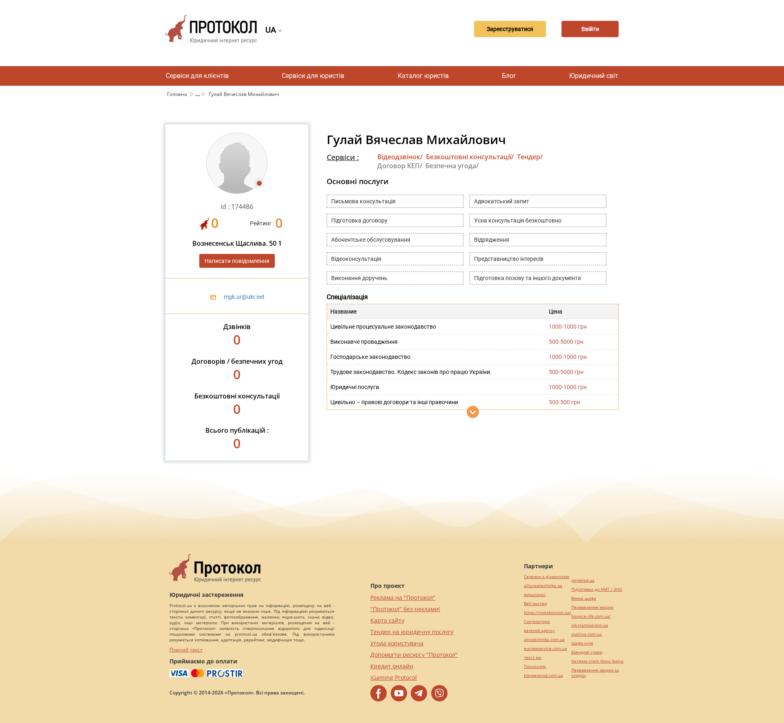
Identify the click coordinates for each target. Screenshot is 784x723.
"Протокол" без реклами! (405, 609)
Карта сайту (387, 620)
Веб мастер (535, 603)
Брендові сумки (586, 652)
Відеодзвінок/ (400, 156)
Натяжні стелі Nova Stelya (597, 661)
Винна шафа (583, 598)
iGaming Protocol (393, 677)
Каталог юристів (423, 76)
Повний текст (186, 649)
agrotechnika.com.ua (544, 639)
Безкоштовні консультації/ (470, 156)
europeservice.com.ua (545, 648)
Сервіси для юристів (313, 76)
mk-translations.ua (589, 625)
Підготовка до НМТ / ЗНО (596, 589)
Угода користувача (396, 643)
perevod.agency (539, 630)
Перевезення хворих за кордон (595, 672)
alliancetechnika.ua (543, 585)
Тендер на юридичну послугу (411, 632)
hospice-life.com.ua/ (591, 616)
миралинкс (535, 594)
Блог (509, 76)
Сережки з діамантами (546, 576)
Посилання (535, 666)
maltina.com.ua (586, 634)
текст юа (532, 657)
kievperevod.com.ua (543, 675)
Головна (177, 94)
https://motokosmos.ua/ (547, 612)
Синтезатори (537, 621)
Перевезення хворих (592, 607)
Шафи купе (582, 643)
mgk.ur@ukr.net (244, 297)
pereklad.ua (583, 580)
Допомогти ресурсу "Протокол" (414, 654)
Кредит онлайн (391, 666)
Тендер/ (530, 156)
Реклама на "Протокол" (402, 597)
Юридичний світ (593, 76)
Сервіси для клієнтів (197, 76)
